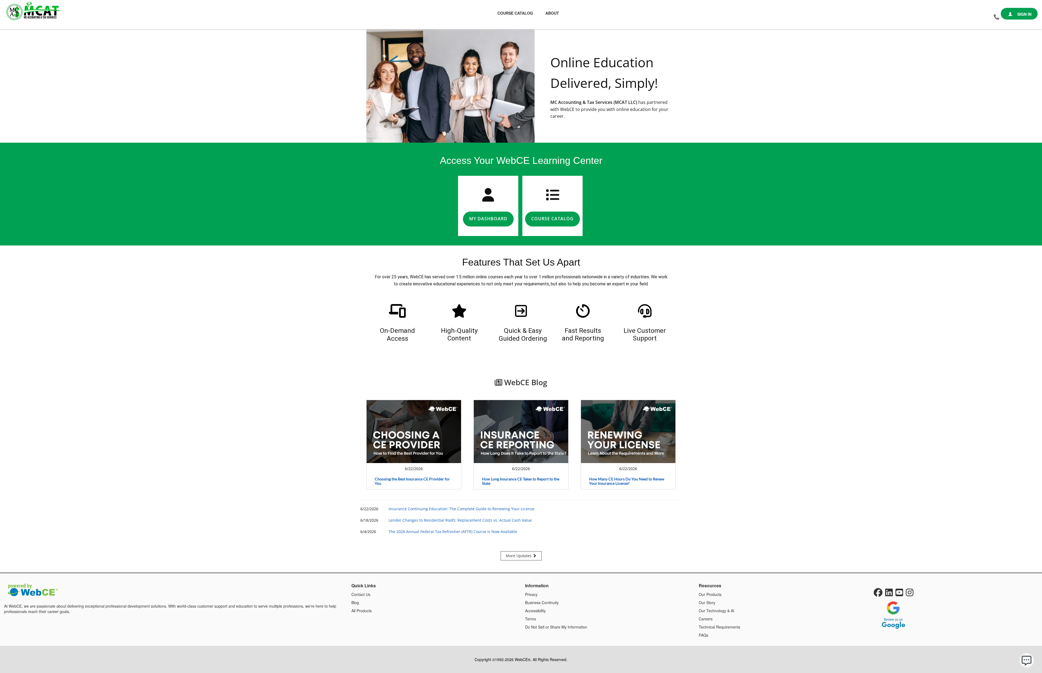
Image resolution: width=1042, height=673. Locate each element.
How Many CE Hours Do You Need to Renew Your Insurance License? (626, 481)
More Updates (519, 555)
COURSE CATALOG (552, 219)
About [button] (552, 13)
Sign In (1023, 14)
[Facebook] (878, 594)
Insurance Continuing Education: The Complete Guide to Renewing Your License (461, 508)
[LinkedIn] (889, 594)
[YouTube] (899, 594)
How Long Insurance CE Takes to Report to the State (520, 481)
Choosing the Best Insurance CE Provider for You (412, 481)
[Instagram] (909, 594)
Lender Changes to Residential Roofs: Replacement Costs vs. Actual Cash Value (460, 520)
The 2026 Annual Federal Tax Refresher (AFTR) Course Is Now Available (453, 531)
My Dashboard (488, 219)
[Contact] (996, 17)
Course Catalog (515, 13)
